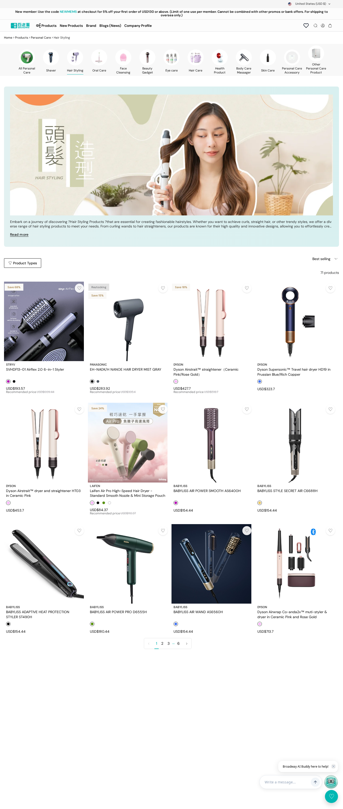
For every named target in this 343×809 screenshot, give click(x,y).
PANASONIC (98, 364)
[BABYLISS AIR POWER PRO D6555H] (128, 564)
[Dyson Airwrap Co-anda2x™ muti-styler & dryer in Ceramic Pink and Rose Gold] (295, 564)
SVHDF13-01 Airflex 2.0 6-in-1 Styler (35, 369)
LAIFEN (95, 486)
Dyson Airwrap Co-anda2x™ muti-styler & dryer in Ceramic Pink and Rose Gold (292, 614)
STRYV (10, 364)
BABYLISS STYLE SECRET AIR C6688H (287, 491)
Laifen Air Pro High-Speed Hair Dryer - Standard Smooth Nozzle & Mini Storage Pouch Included (127, 493)
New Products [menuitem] (71, 25)
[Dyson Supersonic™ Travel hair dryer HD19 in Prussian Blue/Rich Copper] (295, 321)
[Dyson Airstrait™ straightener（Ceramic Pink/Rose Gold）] (211, 321)
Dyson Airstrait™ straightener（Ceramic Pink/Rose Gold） (206, 371)
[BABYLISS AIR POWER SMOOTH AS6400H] (211, 442)
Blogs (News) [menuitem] (110, 25)
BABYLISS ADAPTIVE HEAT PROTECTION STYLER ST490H (37, 614)
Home (8, 38)
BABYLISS (180, 486)
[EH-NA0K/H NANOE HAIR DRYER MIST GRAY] (128, 321)
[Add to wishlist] (79, 288)
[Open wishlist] (306, 25)
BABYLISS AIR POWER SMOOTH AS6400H (207, 491)
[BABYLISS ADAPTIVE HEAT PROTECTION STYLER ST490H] (44, 564)
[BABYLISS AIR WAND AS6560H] (211, 564)
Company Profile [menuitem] (138, 25)
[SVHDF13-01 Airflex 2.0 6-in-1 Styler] (44, 321)
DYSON (178, 364)
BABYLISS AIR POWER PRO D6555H (118, 612)
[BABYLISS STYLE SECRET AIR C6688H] (295, 442)
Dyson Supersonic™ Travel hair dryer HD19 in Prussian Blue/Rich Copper (293, 371)
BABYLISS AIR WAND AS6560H (198, 612)
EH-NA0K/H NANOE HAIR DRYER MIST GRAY (125, 369)
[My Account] (323, 26)
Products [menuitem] (48, 25)
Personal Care (41, 38)
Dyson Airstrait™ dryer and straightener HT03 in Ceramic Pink (43, 493)
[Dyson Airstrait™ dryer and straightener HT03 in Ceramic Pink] (44, 442)
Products (21, 38)
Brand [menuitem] (91, 25)
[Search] (315, 26)
